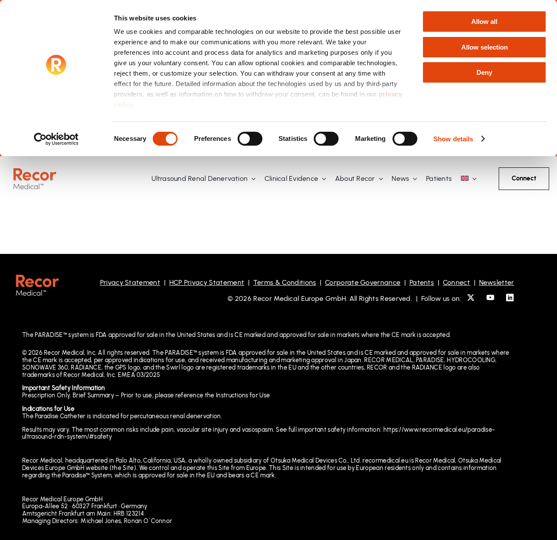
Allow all (484, 21)
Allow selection (484, 47)
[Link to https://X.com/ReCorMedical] (470, 297)
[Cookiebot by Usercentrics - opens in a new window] (56, 139)
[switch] (250, 139)
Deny (484, 72)
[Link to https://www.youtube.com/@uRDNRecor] (490, 297)
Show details (453, 139)
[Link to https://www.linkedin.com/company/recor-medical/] (509, 297)
